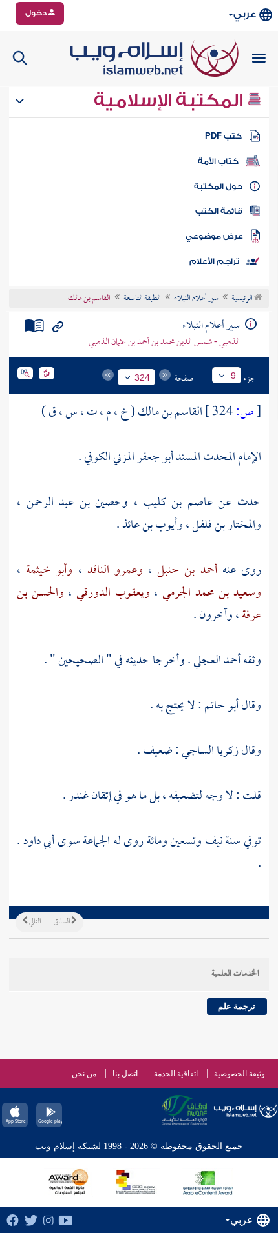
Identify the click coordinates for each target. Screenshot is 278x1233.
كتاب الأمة (218, 161)
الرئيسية (242, 298)
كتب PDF (223, 136)
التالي (34, 922)
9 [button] (233, 375)
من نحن (84, 1073)
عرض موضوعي (214, 236)
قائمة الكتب (218, 211)
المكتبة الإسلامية (170, 100)
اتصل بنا (125, 1073)
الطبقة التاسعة (142, 298)
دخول (36, 12)
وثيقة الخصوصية (239, 1073)
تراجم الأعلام (214, 261)
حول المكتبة (218, 186)
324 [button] (142, 377)
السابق (62, 922)
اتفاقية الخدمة (176, 1073)
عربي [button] (244, 14)
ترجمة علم (236, 1006)
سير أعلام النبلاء (196, 298)
